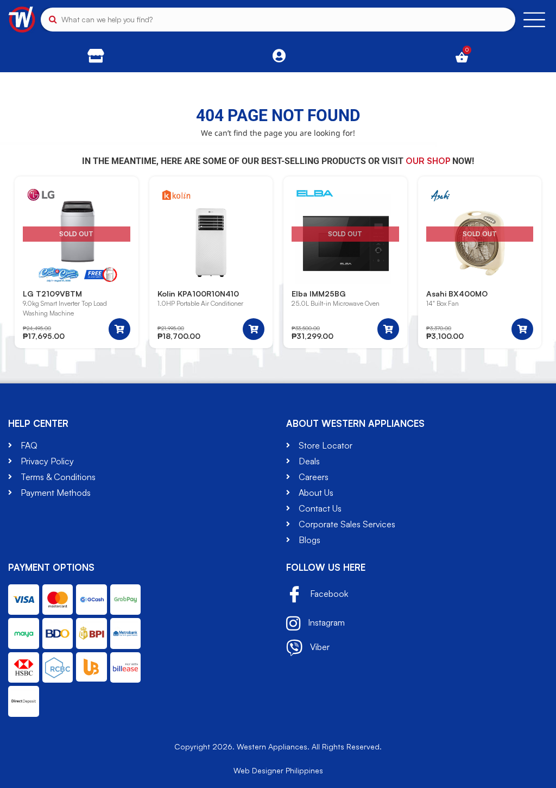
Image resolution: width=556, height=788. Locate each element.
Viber (319, 646)
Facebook (328, 593)
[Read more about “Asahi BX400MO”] (522, 329)
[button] (253, 329)
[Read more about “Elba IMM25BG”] (388, 329)
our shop (428, 160)
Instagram (325, 622)
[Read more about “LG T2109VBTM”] (119, 329)
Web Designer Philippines (278, 770)
